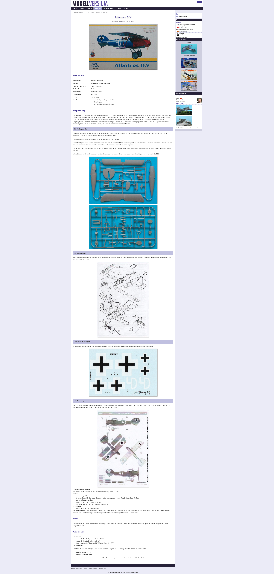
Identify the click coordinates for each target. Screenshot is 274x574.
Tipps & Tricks (108, 8)
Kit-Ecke (98, 8)
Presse (119, 8)
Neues (82, 8)
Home (75, 8)
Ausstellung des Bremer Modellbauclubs (184, 29)
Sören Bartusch (191, 127)
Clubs (126, 8)
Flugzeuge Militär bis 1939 (100, 83)
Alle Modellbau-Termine (181, 37)
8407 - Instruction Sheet (84, 554)
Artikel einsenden (183, 16)
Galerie (89, 8)
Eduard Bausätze (95, 12)
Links (137, 572)
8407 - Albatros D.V (83, 552)
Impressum (132, 572)
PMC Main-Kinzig (180, 33)
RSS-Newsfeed (182, 14)
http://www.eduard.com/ (83, 407)
